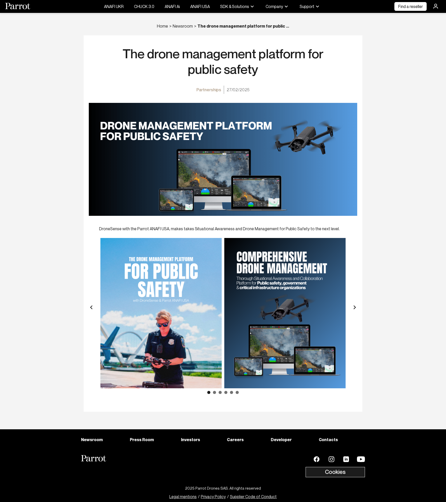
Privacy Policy (213, 496)
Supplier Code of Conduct (253, 496)
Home (162, 26)
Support (307, 6)
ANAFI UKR (114, 6)
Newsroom (183, 26)
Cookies (335, 471)
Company (274, 6)
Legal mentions (183, 496)
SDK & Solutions (234, 6)
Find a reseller (410, 6)
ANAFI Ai (172, 6)
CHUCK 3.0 (144, 6)
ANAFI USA (200, 6)
